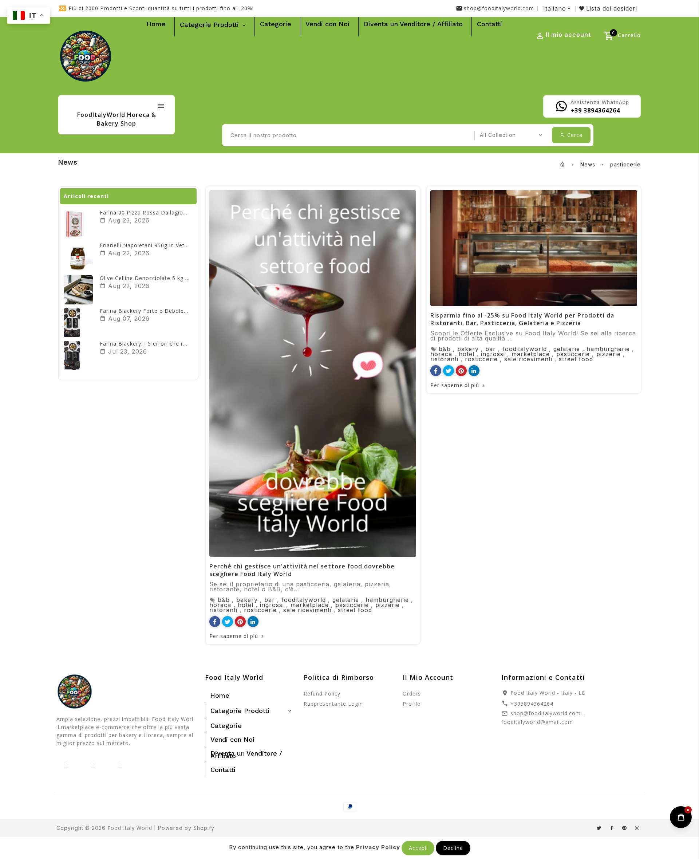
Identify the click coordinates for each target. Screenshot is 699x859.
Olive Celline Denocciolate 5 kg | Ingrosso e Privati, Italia (177, 278)
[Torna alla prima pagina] (562, 164)
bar (269, 599)
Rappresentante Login (333, 703)
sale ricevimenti (307, 610)
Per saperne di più (233, 636)
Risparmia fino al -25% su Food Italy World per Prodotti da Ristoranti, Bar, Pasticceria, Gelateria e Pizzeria (522, 319)
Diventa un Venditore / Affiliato (413, 24)
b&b (224, 599)
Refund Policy (322, 693)
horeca (220, 604)
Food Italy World (129, 827)
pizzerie (387, 604)
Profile (411, 703)
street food (355, 610)
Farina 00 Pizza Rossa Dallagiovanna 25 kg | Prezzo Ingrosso (183, 212)
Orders (412, 693)
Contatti (489, 24)
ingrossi (272, 604)
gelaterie (345, 599)
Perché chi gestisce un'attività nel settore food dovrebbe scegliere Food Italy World (302, 570)
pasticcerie (352, 604)
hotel (245, 604)
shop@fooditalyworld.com (499, 8)
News (587, 164)
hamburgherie (387, 599)
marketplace (310, 604)
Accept (418, 847)
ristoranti (223, 610)
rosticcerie (260, 610)
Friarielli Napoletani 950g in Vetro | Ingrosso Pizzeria (172, 245)
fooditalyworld (303, 599)
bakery (247, 599)
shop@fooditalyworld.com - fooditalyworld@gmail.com (543, 717)
